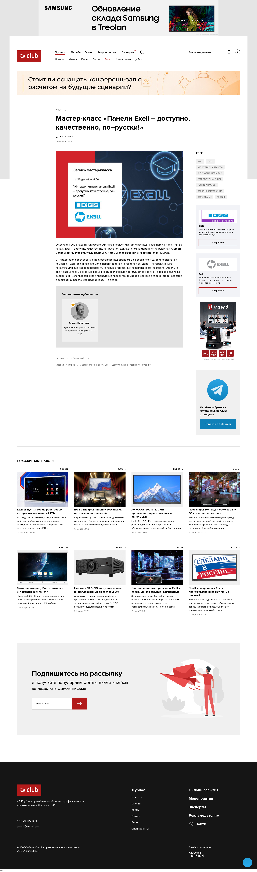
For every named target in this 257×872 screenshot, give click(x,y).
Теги (139, 59)
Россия (221, 197)
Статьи (96, 59)
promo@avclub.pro (28, 826)
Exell (210, 161)
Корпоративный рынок (209, 179)
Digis (200, 161)
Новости (59, 59)
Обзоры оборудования (210, 191)
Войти (201, 824)
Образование (204, 197)
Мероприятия (107, 52)
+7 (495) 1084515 (27, 820)
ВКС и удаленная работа (210, 167)
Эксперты (128, 52)
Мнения (73, 59)
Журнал (60, 52)
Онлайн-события (81, 52)
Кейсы (84, 59)
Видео (108, 59)
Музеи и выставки (207, 185)
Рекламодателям (200, 52)
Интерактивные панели (210, 173)
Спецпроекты (123, 59)
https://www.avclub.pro (78, 358)
